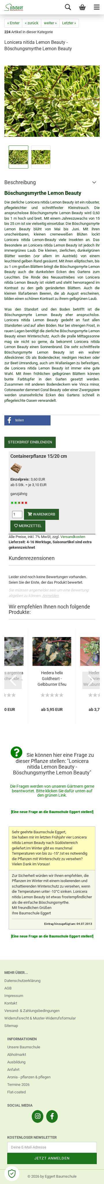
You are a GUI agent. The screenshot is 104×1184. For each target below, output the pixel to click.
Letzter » (69, 23)
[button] (27, 420)
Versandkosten (72, 537)
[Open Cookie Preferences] (11, 1173)
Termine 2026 (18, 1084)
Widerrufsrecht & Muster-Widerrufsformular (40, 1018)
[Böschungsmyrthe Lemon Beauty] (52, 100)
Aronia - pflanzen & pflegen (29, 1077)
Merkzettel (30, 526)
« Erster (13, 23)
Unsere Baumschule (23, 1047)
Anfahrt (13, 1069)
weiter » (50, 23)
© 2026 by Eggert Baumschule (52, 1176)
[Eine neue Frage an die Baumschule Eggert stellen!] (52, 812)
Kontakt (10, 1003)
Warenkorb (43, 514)
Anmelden (50, 595)
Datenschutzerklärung (22, 980)
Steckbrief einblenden (30, 442)
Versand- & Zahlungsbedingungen (32, 1011)
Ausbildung (16, 1062)
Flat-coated (16, 1092)
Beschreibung (20, 182)
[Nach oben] (88, 1175)
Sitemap (11, 1026)
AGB (8, 988)
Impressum (13, 995)
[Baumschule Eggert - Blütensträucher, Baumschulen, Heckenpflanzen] (11, 7)
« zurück (31, 23)
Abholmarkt (16, 1054)
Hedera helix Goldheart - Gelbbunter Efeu (52, 679)
